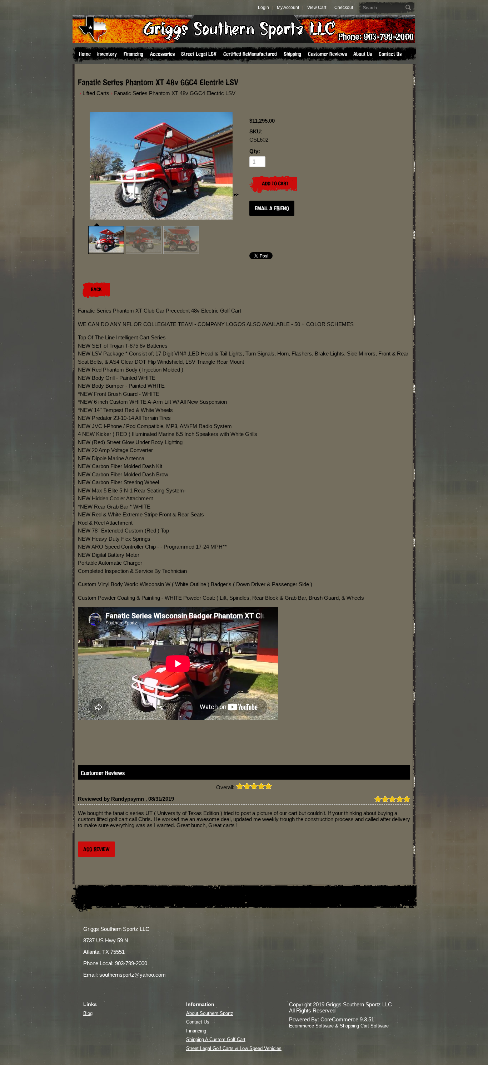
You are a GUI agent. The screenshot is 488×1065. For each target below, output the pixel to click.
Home (85, 54)
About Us (362, 54)
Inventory (107, 54)
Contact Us (390, 54)
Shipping (292, 54)
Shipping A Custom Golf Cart (215, 1039)
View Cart (316, 7)
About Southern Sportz (209, 1013)
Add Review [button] (96, 849)
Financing (133, 54)
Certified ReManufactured (250, 54)
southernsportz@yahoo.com (132, 975)
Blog (88, 1013)
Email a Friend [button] (272, 208)
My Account (288, 7)
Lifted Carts (96, 93)
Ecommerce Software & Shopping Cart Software (339, 1026)
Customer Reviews (327, 54)
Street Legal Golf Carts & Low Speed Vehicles (234, 1048)
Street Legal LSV (198, 54)
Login (263, 7)
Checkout (343, 7)
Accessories (162, 54)
